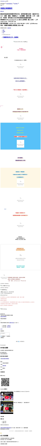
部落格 (4, 31)
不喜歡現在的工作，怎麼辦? (11, 37)
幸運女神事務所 (6, 8)
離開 (6, 443)
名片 (3, 32)
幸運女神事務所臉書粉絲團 (5, 427)
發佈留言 (2, 337)
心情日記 (8, 325)
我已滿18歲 (2, 443)
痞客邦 (10, 322)
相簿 (3, 30)
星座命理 (4, 365)
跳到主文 (2, 11)
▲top (1, 328)
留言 (13, 322)
